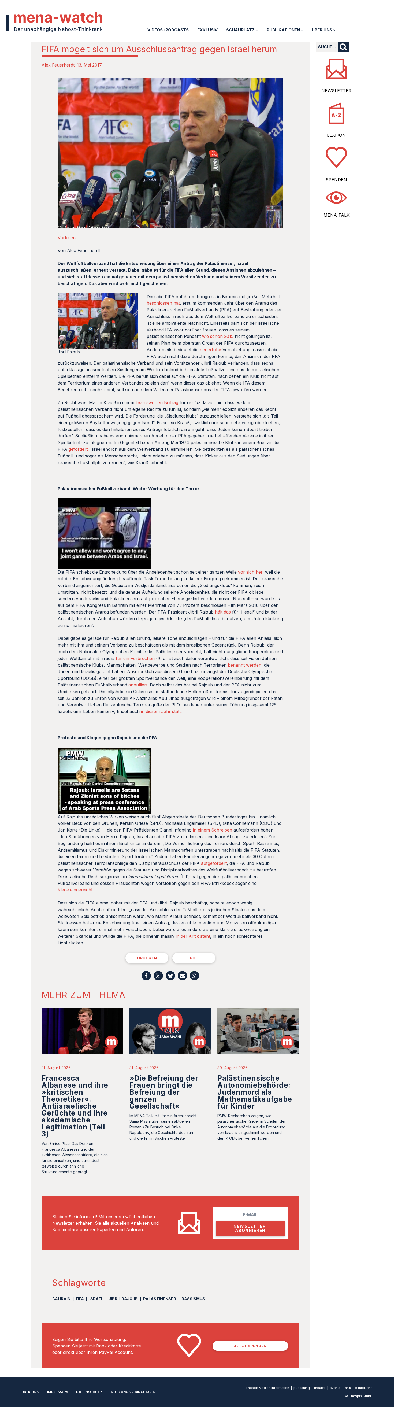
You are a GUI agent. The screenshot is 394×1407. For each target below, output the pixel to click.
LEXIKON (336, 135)
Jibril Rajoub (123, 1299)
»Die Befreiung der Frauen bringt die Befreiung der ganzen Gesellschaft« (163, 1092)
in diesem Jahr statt (161, 711)
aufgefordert (214, 863)
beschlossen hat (163, 303)
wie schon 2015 (217, 336)
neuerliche (210, 349)
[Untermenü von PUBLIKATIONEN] (302, 30)
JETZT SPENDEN (250, 1346)
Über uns (30, 1392)
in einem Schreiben (212, 830)
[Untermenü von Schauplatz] (257, 30)
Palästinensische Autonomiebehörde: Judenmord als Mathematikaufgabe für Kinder (254, 1092)
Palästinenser (159, 1299)
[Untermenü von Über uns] (334, 30)
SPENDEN (336, 179)
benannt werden (244, 665)
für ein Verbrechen (135, 658)
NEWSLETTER (336, 90)
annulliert (137, 685)
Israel (96, 1299)
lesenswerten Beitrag (157, 402)
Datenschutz (89, 1392)
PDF (194, 958)
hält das (223, 612)
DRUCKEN (147, 958)
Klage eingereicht (75, 889)
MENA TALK (337, 215)
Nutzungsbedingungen (133, 1392)
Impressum (57, 1392)
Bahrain (61, 1299)
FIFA (80, 1299)
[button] (146, 975)
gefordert (78, 449)
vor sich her (250, 572)
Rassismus (193, 1299)
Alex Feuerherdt (58, 65)
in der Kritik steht (193, 936)
